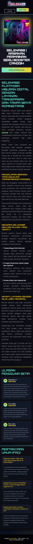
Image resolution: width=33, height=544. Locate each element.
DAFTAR (22, 10)
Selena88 (5, 133)
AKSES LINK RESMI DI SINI (16, 70)
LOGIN (9, 11)
